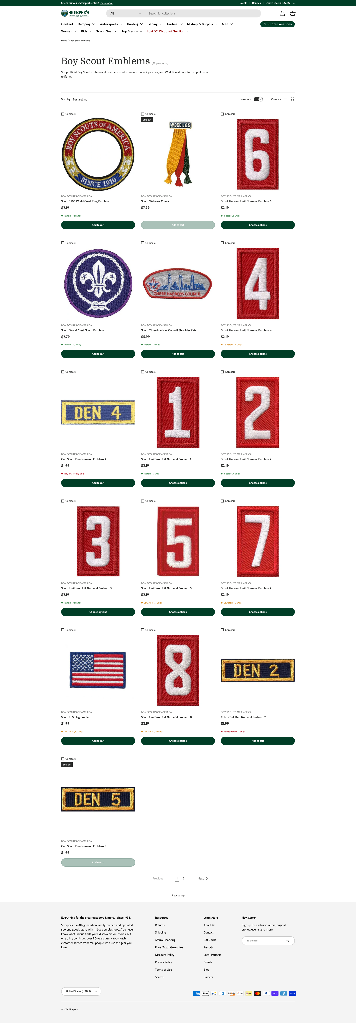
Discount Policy (164, 955)
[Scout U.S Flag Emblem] (98, 670)
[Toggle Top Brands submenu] (141, 31)
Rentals (256, 3)
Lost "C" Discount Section (165, 31)
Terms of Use (163, 969)
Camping (84, 24)
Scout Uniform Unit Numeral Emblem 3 (86, 588)
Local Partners (212, 955)
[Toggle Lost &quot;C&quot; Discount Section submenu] (187, 31)
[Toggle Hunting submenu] (141, 24)
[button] (293, 13)
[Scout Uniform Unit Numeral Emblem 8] (178, 670)
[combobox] (183, 13)
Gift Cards (210, 940)
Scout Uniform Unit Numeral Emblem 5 (166, 588)
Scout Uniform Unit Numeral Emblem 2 (246, 459)
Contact (67, 24)
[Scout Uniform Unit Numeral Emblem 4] (258, 283)
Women (66, 31)
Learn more (106, 3)
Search (159, 977)
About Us (209, 925)
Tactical (172, 24)
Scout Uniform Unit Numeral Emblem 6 (246, 201)
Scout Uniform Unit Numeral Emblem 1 (166, 459)
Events (243, 3)
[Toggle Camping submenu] (93, 24)
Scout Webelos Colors (155, 201)
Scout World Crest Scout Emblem (82, 330)
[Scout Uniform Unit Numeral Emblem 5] (178, 541)
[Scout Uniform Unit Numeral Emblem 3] (98, 541)
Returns (160, 925)
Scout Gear (104, 31)
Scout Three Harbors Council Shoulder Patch (169, 330)
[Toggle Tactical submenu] (181, 24)
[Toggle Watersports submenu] (121, 24)
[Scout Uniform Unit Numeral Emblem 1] (178, 412)
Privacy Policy (163, 962)
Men (225, 24)
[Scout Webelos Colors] (178, 154)
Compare (245, 99)
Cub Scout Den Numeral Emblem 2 (243, 717)
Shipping (160, 932)
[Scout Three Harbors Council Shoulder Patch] (178, 283)
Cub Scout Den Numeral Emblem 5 (83, 846)
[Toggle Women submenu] (75, 31)
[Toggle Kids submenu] (90, 31)
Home (64, 40)
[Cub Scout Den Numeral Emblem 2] (258, 670)
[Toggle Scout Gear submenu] (115, 31)
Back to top (178, 895)
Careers (208, 977)
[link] (155, 878)
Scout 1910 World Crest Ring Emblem (85, 201)
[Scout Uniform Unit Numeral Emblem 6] (258, 154)
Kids (84, 31)
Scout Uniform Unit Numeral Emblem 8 (166, 717)
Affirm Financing (165, 940)
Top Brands (130, 31)
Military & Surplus (200, 24)
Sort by (66, 99)
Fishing (152, 24)
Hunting (133, 24)
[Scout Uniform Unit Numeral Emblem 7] (258, 541)
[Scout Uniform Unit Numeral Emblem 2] (258, 412)
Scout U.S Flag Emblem (76, 717)
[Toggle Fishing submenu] (161, 24)
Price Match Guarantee (169, 947)
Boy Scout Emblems (80, 40)
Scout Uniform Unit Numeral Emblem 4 (246, 330)
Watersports (109, 24)
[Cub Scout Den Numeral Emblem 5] (98, 799)
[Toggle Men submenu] (231, 24)
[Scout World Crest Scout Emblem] (98, 283)
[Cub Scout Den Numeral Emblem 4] (98, 412)
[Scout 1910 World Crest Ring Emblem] (98, 154)
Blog (206, 969)
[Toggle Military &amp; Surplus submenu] (216, 24)
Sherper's (73, 1009)
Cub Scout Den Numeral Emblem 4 (83, 459)
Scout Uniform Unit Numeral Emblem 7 (246, 588)
